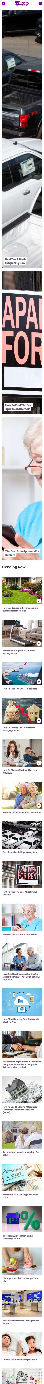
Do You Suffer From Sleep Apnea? (20, 1359)
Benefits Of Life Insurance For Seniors (22, 812)
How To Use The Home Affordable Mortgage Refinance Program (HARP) (20, 1109)
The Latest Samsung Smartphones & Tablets (22, 1322)
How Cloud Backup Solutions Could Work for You (21, 1020)
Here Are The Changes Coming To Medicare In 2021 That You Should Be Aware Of (21, 977)
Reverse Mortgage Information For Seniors (21, 1153)
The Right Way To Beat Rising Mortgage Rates (18, 1237)
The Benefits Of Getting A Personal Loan (20, 1196)
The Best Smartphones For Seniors (22, 553)
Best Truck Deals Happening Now (15, 261)
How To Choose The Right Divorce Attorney (20, 771)
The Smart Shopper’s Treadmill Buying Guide (19, 652)
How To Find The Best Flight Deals (20, 688)
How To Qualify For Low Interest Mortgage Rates (19, 729)
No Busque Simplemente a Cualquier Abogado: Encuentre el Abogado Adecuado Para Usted (22, 1064)
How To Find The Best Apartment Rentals (18, 407)
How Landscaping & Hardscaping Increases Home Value (20, 609)
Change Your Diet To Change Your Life (20, 1280)
